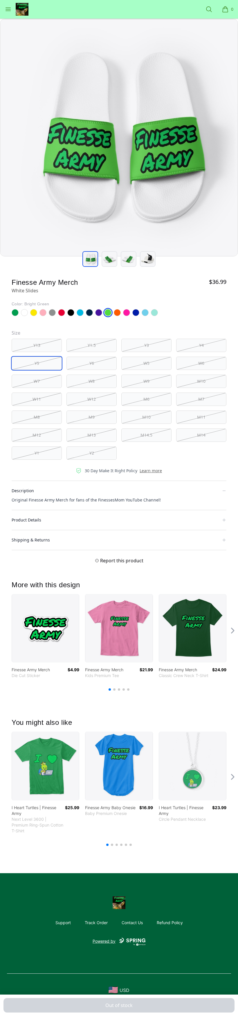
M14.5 (146, 435)
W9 (146, 381)
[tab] (90, 259)
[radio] (37, 345)
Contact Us (132, 922)
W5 (146, 363)
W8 (92, 381)
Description (23, 490)
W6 (201, 363)
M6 (146, 399)
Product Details (26, 520)
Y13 (36, 345)
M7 (201, 399)
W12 (91, 399)
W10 (201, 381)
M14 (201, 435)
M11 (201, 417)
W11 (37, 399)
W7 (37, 381)
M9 (92, 417)
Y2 (91, 453)
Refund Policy (170, 922)
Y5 (37, 363)
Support (63, 922)
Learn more (151, 470)
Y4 (201, 345)
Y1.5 (92, 345)
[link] (45, 628)
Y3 (146, 345)
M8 (37, 417)
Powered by (104, 941)
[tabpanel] (119, 137)
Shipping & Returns (31, 540)
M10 (146, 417)
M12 (37, 435)
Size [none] (16, 333)
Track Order (96, 922)
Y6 (91, 363)
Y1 (37, 453)
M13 (91, 435)
